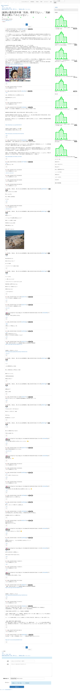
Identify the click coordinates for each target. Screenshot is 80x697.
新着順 (56, 7)
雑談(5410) (57, 161)
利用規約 (32, 1)
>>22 (6, 92)
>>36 (8, 208)
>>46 (6, 425)
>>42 (6, 317)
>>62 (6, 533)
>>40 (12, 173)
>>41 (6, 300)
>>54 (6, 443)
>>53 (8, 451)
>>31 (10, 82)
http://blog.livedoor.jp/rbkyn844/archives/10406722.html (16, 351)
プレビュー (7, 682)
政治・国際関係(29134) (59, 169)
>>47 (8, 353)
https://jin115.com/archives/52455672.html (13, 639)
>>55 (10, 451)
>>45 (6, 353)
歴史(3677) (57, 166)
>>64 (6, 556)
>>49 (6, 336)
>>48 (6, 400)
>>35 (6, 208)
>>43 (6, 386)
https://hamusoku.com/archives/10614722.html (14, 133)
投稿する (17, 687)
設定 (51, 1)
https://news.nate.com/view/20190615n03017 (14, 64)
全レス (30, 26)
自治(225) (57, 179)
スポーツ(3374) (58, 177)
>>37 (10, 208)
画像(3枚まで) (6, 678)
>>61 (6, 506)
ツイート (3, 20)
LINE (6, 20)
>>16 (8, 82)
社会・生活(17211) (58, 164)
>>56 (6, 477)
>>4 (6, 82)
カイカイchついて (25, 1)
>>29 (6, 315)
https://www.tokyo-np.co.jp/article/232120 (13, 124)
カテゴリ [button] (46, 1)
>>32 (10, 173)
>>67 (6, 569)
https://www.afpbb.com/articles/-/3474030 (13, 156)
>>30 (6, 173)
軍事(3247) (57, 174)
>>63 (6, 543)
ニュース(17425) (58, 172)
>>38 (6, 323)
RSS (41, 1)
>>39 (6, 324)
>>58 (6, 490)
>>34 (6, 201)
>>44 (8, 308)
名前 (8, 661)
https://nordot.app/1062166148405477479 (13, 344)
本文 (8, 664)
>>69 (6, 597)
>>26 (6, 163)
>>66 (6, 564)
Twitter (37, 1)
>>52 (6, 451)
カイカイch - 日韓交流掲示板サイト (6, 689)
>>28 (6, 135)
